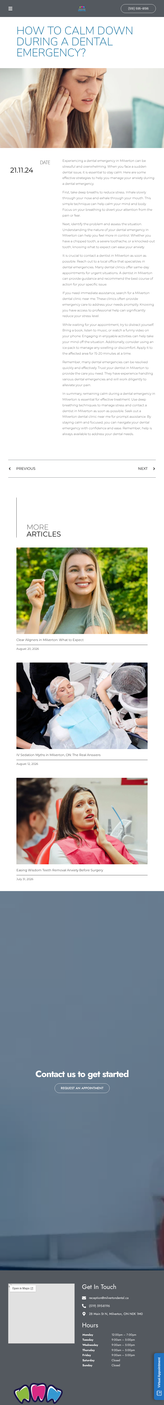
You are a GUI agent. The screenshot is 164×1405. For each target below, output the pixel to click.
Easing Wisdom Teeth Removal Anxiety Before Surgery (59, 870)
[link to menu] (26, 8)
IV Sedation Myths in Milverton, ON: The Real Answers (58, 755)
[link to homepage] (82, 8)
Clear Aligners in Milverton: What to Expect (50, 640)
